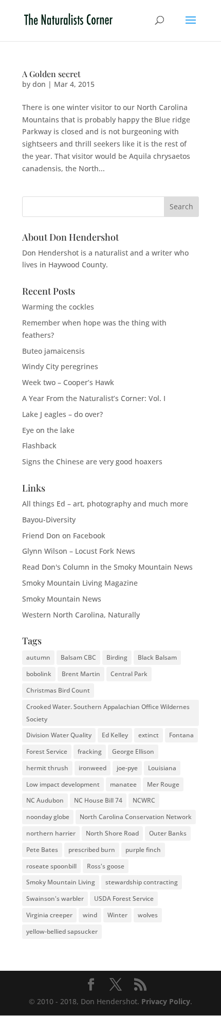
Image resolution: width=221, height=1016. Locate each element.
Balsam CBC (78, 657)
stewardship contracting (141, 882)
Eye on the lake (48, 430)
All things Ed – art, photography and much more (105, 504)
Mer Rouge (163, 784)
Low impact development (63, 784)
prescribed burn (91, 849)
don (39, 84)
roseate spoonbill (51, 866)
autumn (38, 657)
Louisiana (162, 768)
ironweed (92, 768)
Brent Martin (81, 673)
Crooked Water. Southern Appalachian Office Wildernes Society (108, 712)
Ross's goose (105, 866)
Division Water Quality (58, 735)
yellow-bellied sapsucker (62, 931)
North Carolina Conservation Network (136, 816)
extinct (148, 735)
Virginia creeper (49, 915)
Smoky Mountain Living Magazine (80, 583)
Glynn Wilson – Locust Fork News (78, 551)
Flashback (39, 445)
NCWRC (144, 800)
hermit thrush (47, 768)
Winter (117, 915)
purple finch (143, 849)
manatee (123, 784)
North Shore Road (112, 833)
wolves (148, 915)
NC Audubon (45, 800)
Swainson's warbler (55, 898)
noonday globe (47, 816)
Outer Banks (168, 833)
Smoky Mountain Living (60, 882)
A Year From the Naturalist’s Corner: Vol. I (93, 398)
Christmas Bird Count (58, 690)
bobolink (38, 673)
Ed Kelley (115, 735)
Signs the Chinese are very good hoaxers (92, 461)
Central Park (129, 673)
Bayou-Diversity (49, 519)
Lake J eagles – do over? (62, 414)
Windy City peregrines (60, 366)
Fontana (181, 735)
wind (90, 915)
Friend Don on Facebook (63, 535)
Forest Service (46, 751)
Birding (116, 657)
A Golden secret (51, 73)
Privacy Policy (165, 1001)
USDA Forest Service (124, 898)
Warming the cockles (58, 307)
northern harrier (51, 833)
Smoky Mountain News (61, 599)
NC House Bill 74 (98, 800)
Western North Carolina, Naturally (81, 615)
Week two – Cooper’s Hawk (68, 382)
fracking (90, 751)
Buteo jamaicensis (53, 351)
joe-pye (127, 768)
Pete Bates (42, 849)
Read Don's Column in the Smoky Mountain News (107, 567)
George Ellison (133, 751)
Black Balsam (157, 657)
